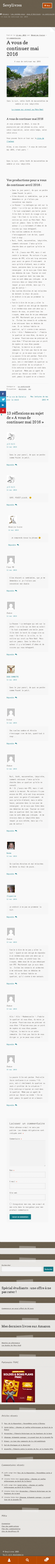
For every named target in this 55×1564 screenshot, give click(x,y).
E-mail (13, 1181)
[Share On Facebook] (3, 394)
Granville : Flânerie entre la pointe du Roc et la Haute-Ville (28, 1449)
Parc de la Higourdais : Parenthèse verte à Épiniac (24, 1423)
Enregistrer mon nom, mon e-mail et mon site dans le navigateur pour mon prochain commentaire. (27, 1207)
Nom (12, 1170)
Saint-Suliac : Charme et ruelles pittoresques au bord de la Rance (28, 1428)
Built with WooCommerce (13, 1555)
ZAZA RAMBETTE (13, 677)
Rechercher (6, 1265)
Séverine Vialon (38, 35)
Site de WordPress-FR (10, 1531)
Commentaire (16, 1139)
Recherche (27, 1560)
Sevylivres (12, 5)
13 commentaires (14, 38)
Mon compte (9, 1560)
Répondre (10, 465)
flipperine (11, 896)
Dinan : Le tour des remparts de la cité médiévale (24, 1441)
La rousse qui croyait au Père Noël (27, 109)
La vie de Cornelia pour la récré (16, 398)
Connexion (6, 1523)
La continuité (48, 14)
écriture (22, 389)
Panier (42, 1558)
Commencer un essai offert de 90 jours (18, 1308)
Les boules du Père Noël (11, 1345)
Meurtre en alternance (11, 1343)
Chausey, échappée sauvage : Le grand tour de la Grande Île (28, 1437)
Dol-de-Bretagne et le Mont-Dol (17, 1445)
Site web (13, 1193)
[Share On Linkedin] (3, 405)
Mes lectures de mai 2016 (39, 398)
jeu (29, 389)
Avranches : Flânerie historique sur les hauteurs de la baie (28, 1433)
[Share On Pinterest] (3, 410)
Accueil (6, 14)
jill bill (11, 444)
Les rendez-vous (18, 14)
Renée (9, 853)
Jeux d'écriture (34, 14)
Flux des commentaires (11, 1529)
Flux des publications (10, 1526)
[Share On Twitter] (3, 399)
